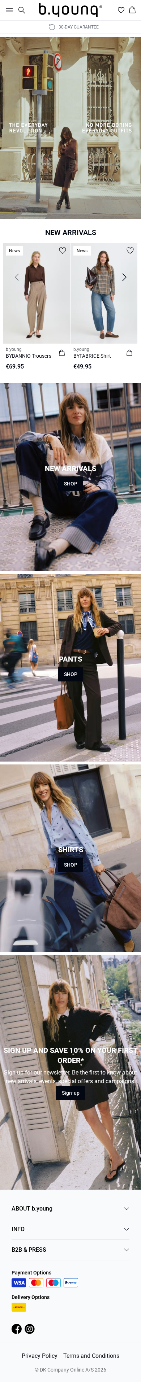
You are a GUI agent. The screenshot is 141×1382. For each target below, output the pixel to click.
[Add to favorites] (62, 250)
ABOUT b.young (32, 1208)
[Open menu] (7, 10)
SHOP (70, 484)
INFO (18, 1229)
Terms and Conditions (91, 1355)
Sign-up (71, 1093)
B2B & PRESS (29, 1249)
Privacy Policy (39, 1355)
